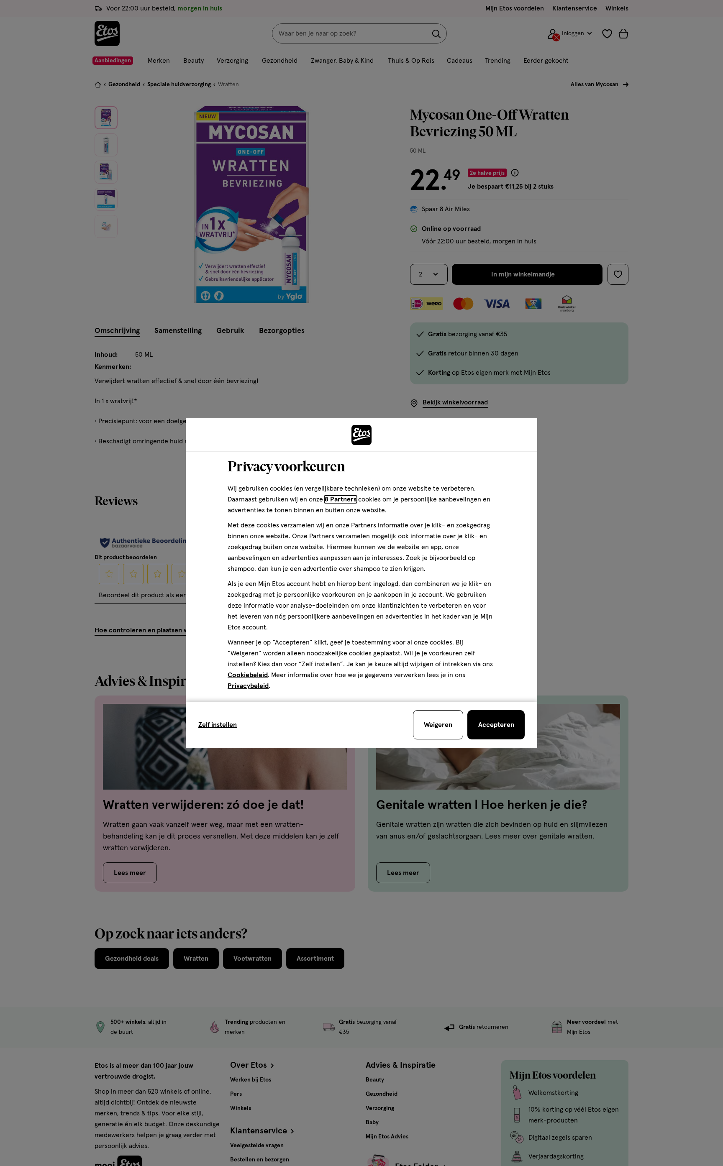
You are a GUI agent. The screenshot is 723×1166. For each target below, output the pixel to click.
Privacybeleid (248, 686)
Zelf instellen (217, 724)
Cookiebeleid (248, 675)
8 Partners (340, 499)
